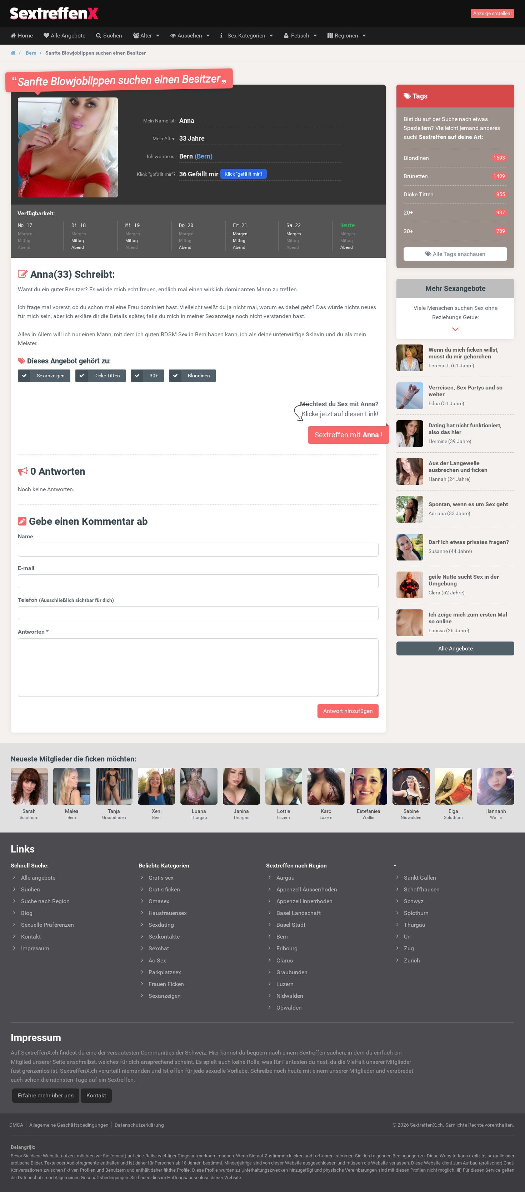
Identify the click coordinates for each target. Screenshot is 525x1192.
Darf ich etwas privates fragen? (469, 542)
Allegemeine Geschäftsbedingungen (69, 1125)
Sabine (411, 811)
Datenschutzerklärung (139, 1125)
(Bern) (203, 156)
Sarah (29, 811)
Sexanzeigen (50, 375)
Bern (31, 53)
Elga (453, 811)
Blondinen (198, 375)
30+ (153, 375)
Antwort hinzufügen (348, 711)
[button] (68, 147)
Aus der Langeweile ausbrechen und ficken (458, 466)
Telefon (66, 600)
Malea (72, 811)
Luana (199, 811)
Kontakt (96, 1095)
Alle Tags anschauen (458, 254)
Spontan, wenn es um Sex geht (468, 504)
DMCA (16, 1125)
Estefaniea (368, 811)
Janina (241, 811)
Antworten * (33, 631)
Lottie (283, 811)
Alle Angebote (455, 648)
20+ (454, 212)
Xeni (156, 811)
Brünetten (454, 176)
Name (25, 536)
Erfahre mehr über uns (46, 1095)
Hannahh (495, 811)
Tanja (114, 811)
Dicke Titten (106, 375)
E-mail (26, 568)
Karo (326, 811)
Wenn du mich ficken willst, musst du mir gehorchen (464, 353)
